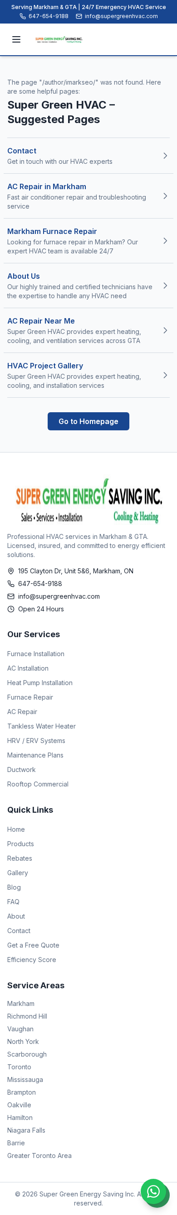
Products (20, 844)
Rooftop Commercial (38, 784)
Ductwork (21, 769)
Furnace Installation (35, 654)
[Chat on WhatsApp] (153, 1191)
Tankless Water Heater (41, 726)
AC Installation (28, 668)
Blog (14, 887)
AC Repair (22, 711)
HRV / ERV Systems (36, 740)
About (16, 916)
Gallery (17, 873)
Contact (18, 930)
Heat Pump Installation (40, 682)
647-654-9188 (49, 16)
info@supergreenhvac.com (121, 16)
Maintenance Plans (35, 755)
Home (16, 829)
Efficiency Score (31, 959)
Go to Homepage (88, 421)
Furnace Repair (30, 697)
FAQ (13, 901)
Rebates (19, 858)
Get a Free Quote (33, 945)
